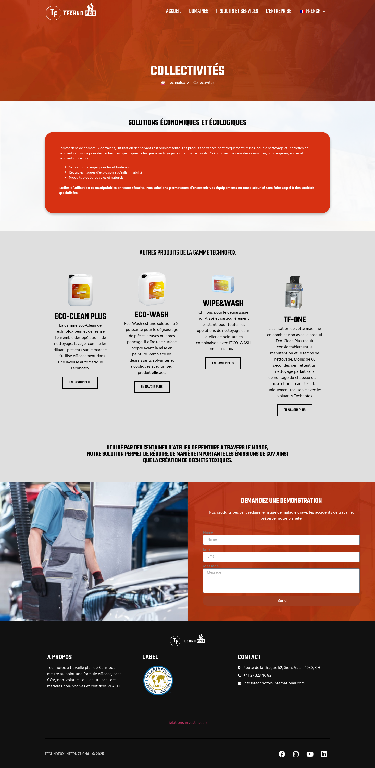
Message (211, 566)
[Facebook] (282, 754)
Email (207, 550)
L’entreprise (278, 11)
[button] (312, 11)
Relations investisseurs (188, 723)
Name (208, 533)
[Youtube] (310, 754)
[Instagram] (296, 754)
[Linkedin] (324, 754)
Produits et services (237, 11)
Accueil (173, 11)
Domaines (198, 11)
